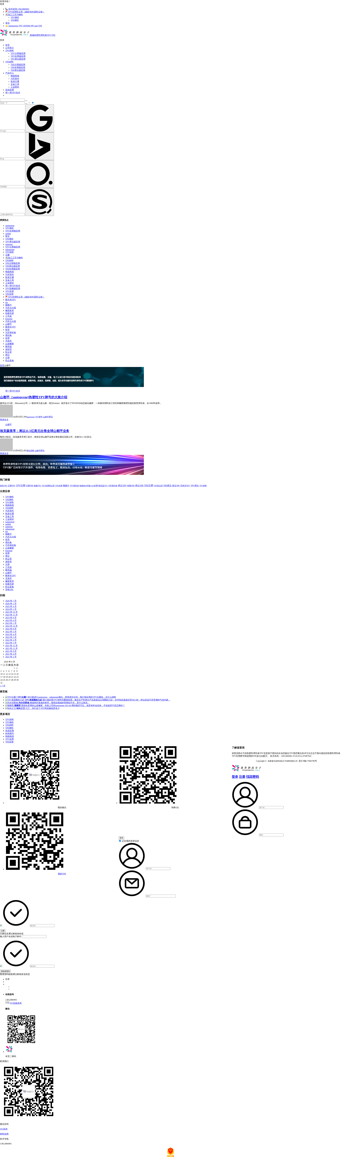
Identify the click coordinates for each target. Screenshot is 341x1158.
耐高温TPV (103, 486)
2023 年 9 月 (11, 617)
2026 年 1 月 (11, 603)
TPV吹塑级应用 (18, 56)
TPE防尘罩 (158, 486)
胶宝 (7, 236)
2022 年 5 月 (11, 631)
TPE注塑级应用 (18, 64)
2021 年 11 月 (11, 648)
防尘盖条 (9, 360)
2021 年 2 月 (11, 657)
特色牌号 (9, 733)
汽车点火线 (10, 308)
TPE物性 (15, 20)
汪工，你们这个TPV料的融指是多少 (38, 708)
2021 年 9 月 (11, 651)
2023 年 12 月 (11, 612)
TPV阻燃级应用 (12, 288)
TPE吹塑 (58, 486)
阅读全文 (4, 419)
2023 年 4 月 (11, 620)
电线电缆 (15, 76)
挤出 (7, 355)
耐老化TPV (10, 327)
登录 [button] (2, 4)
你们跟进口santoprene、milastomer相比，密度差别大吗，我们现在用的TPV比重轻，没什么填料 (66, 697)
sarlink (8, 233)
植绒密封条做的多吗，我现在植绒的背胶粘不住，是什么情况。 (54, 703)
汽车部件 (15, 78)
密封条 (8, 335)
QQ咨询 (3, 1129)
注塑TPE (29, 485)
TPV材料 (9, 50)
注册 (242, 776)
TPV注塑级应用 (18, 53)
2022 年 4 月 (11, 634)
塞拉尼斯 (30, 451)
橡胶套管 (9, 310)
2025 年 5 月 (11, 606)
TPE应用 (9, 294)
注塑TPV (11, 486)
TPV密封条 (74, 486)
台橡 (7, 255)
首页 (7, 45)
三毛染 (8, 316)
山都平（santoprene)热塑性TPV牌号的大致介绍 (33, 397)
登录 (235, 776)
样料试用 (4, 1134)
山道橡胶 (9, 344)
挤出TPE (139, 485)
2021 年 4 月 (11, 654)
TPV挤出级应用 (18, 59)
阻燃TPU (37, 486)
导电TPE (9, 589)
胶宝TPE (176, 485)
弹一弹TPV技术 (12, 92)
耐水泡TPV (10, 300)
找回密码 (252, 776)
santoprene (9, 225)
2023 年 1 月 (11, 623)
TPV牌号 (38, 417)
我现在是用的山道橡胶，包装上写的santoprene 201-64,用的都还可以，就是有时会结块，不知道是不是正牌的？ (69, 705)
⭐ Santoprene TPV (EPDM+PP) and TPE (23, 26)
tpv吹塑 (94, 486)
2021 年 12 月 (11, 645)
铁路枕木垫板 (85, 486)
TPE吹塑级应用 (18, 67)
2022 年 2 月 (11, 640)
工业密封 (15, 87)
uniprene (9, 244)
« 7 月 (2, 686)
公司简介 (9, 48)
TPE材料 (9, 62)
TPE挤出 (167, 485)
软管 (7, 330)
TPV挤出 (194, 485)
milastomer (10, 249)
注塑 (7, 358)
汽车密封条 (10, 332)
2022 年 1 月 (11, 643)
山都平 (8, 324)
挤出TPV (122, 485)
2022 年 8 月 (11, 629)
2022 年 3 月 (11, 637)
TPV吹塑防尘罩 (48, 486)
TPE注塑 (148, 485)
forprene (8, 319)
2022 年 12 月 (11, 626)
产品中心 (9, 73)
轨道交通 (15, 81)
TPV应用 (9, 291)
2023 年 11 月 (11, 615)
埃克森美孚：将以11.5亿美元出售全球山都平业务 (34, 431)
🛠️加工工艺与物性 (14, 14)
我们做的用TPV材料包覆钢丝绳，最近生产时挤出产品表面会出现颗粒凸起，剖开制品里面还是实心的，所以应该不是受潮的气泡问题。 (97, 700)
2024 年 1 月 (11, 609)
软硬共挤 (9, 313)
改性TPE (3, 486)
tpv (6, 302)
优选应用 (9, 90)
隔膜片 (8, 305)
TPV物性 (15, 17)
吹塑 (7, 338)
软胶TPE (131, 486)
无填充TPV (185, 486)
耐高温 (8, 346)
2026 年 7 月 (11, 601)
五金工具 (15, 84)
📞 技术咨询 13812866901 (17, 9)
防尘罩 (8, 352)
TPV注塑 (20, 485)
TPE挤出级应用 (18, 70)
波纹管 (8, 349)
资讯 (7, 23)
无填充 (8, 341)
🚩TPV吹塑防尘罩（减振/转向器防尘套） (25, 12)
